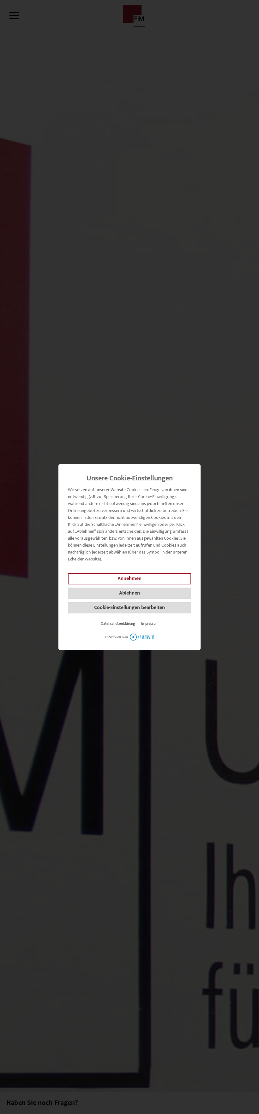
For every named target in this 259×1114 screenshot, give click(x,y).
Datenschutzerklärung (118, 623)
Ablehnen (129, 593)
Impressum (150, 623)
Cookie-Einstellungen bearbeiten (129, 607)
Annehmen (129, 578)
